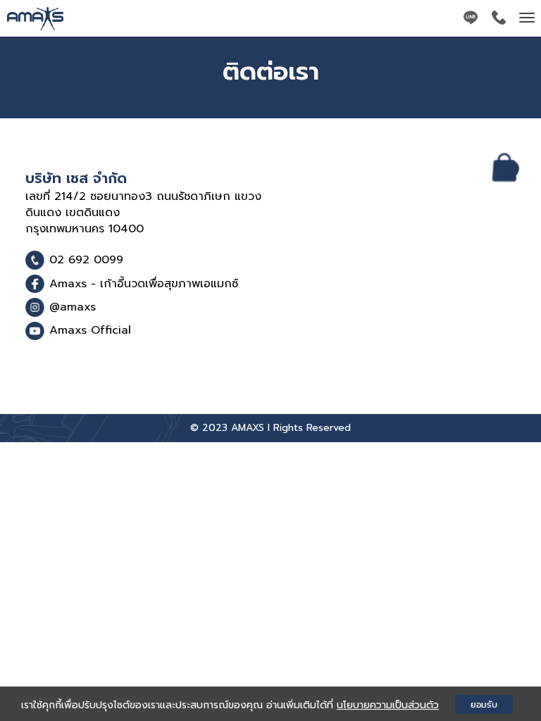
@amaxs (72, 307)
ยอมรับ (484, 704)
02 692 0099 (86, 259)
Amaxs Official (90, 330)
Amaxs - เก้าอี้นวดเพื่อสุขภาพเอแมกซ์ (143, 283)
